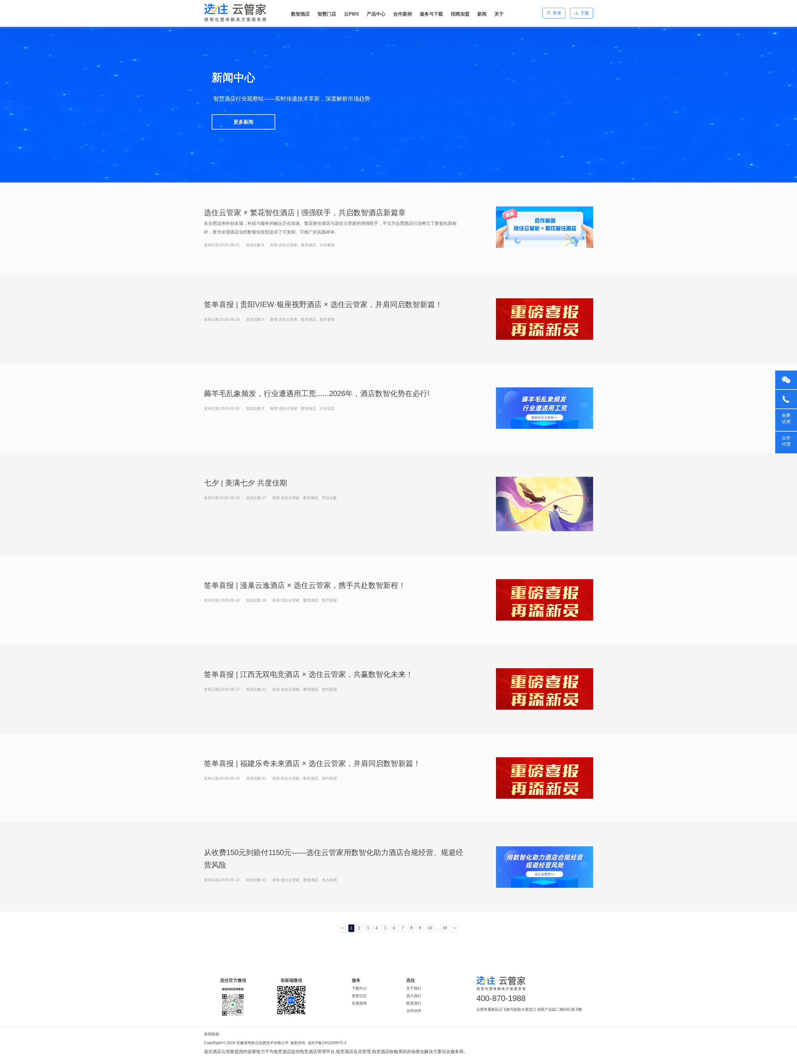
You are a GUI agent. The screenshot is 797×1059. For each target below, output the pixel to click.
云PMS (351, 14)
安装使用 (359, 1003)
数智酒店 (300, 14)
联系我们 (413, 1003)
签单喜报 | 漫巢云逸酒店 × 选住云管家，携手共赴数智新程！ (305, 585)
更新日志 (359, 996)
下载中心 (359, 988)
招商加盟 (460, 14)
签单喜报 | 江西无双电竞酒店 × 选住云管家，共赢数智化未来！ (308, 674)
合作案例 (402, 14)
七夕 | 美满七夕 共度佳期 (245, 483)
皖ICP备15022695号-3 (327, 1043)
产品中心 (376, 14)
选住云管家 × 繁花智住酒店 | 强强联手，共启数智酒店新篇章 (305, 212)
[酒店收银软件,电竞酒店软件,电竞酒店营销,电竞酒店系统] (235, 12)
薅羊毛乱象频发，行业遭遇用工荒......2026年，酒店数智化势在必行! (317, 393)
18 (444, 928)
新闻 (482, 14)
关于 (499, 14)
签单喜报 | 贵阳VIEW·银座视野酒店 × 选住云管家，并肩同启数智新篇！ (323, 304)
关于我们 (413, 988)
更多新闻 (243, 122)
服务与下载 (431, 14)
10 (430, 928)
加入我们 (413, 996)
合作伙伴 (413, 1011)
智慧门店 (327, 14)
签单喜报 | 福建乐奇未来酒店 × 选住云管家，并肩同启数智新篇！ (312, 763)
